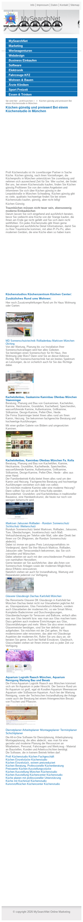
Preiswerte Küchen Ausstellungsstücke (28, 768)
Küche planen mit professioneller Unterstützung (33, 777)
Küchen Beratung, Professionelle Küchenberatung (35, 765)
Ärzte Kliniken (19, 84)
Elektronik (16, 70)
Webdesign (16, 55)
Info (32, 5)
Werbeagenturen (20, 50)
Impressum (43, 5)
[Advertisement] (41, 142)
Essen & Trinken (20, 94)
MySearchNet (18, 41)
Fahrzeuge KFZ (19, 75)
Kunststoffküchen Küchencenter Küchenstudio (33, 783)
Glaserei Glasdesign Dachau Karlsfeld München (33, 596)
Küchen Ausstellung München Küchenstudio (31, 771)
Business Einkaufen (23, 60)
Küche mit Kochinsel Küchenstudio (26, 780)
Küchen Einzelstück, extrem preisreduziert (30, 762)
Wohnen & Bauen (21, 80)
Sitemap (74, 5)
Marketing (16, 45)
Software (15, 65)
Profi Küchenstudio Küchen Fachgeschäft (30, 756)
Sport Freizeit (18, 89)
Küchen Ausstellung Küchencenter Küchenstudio (34, 774)
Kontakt (64, 5)
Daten (54, 5)
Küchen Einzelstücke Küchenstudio (26, 759)
